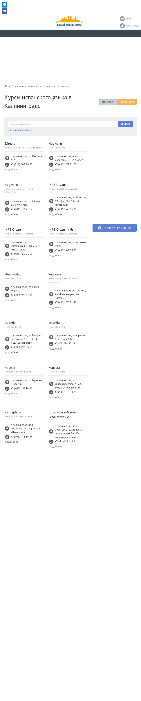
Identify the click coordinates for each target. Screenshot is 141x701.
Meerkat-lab (12, 274)
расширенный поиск (19, 130)
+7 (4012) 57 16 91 (21, 388)
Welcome (54, 274)
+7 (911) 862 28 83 (21, 164)
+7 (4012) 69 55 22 (66, 209)
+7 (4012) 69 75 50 (21, 254)
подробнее (11, 169)
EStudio (9, 143)
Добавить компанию (116, 228)
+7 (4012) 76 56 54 (21, 436)
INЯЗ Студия (57, 184)
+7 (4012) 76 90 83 (66, 392)
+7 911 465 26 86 (65, 441)
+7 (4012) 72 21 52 (66, 164)
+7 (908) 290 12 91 (21, 295)
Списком (110, 101)
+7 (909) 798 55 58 (21, 347)
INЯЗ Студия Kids (60, 229)
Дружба (10, 322)
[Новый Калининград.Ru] (5, 86)
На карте (129, 101)
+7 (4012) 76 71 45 (66, 302)
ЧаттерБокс (12, 412)
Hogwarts (55, 143)
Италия (9, 367)
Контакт (54, 367)
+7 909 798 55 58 (65, 343)
